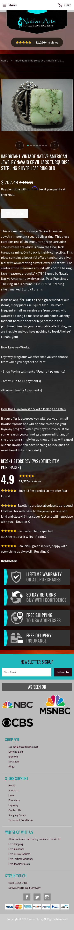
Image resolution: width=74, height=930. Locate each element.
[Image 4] (37, 145)
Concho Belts (15, 751)
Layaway (13, 805)
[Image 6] (43, 145)
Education (14, 800)
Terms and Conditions (20, 820)
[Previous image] (19, 145)
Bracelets (13, 756)
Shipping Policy (17, 815)
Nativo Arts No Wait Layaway (24, 888)
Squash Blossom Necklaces (23, 746)
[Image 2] (31, 145)
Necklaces (13, 761)
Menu (12, 5)
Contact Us (14, 810)
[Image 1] (28, 145)
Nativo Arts (35, 919)
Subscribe (63, 672)
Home (4, 60)
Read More (9, 561)
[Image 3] (34, 145)
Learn (11, 795)
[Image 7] (46, 145)
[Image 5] (40, 145)
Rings (11, 766)
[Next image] (54, 145)
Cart (67, 5)
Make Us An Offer (17, 883)
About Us (13, 790)
